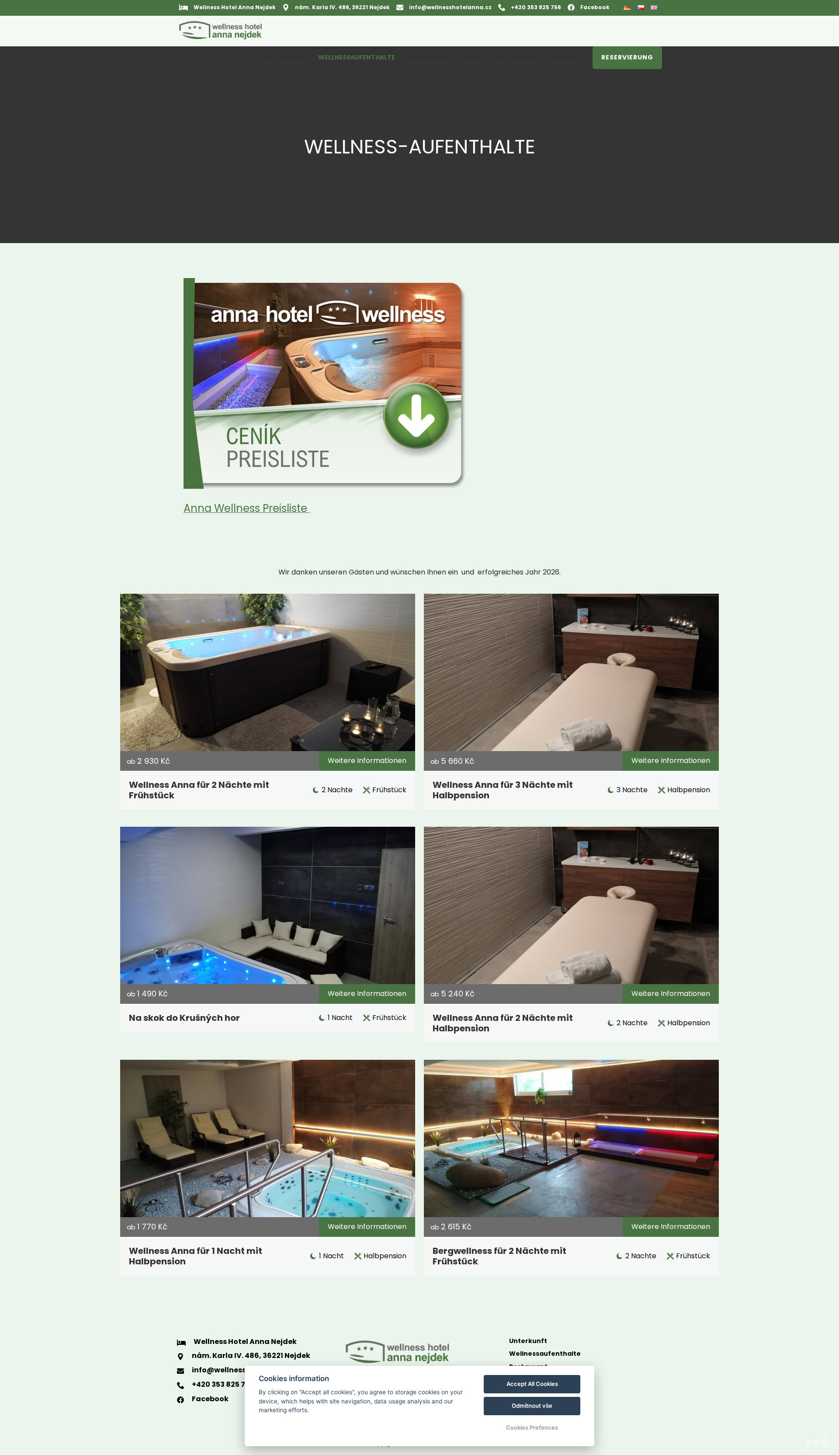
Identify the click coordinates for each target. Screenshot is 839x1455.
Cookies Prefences (532, 1427)
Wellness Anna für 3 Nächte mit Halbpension (503, 790)
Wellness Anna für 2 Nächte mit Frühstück (199, 790)
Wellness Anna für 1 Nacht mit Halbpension (195, 1256)
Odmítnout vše (532, 1405)
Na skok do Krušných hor (184, 1018)
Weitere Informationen (367, 760)
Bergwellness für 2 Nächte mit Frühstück (499, 1256)
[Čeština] (641, 7)
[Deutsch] (628, 7)
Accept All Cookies (532, 1383)
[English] (655, 7)
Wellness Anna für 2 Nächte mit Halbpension (503, 1023)
